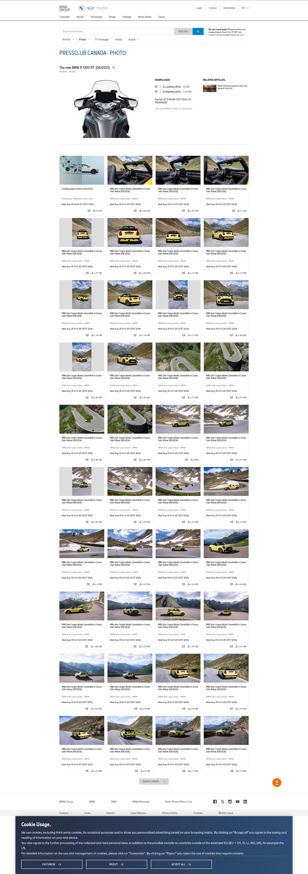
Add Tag (183, 31)
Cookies (198, 812)
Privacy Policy (169, 812)
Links (87, 812)
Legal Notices (138, 812)
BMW (92, 801)
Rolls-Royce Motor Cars (178, 801)
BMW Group (66, 801)
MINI (113, 801)
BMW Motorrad (140, 801)
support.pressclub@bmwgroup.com (226, 34)
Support (63, 812)
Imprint (110, 812)
